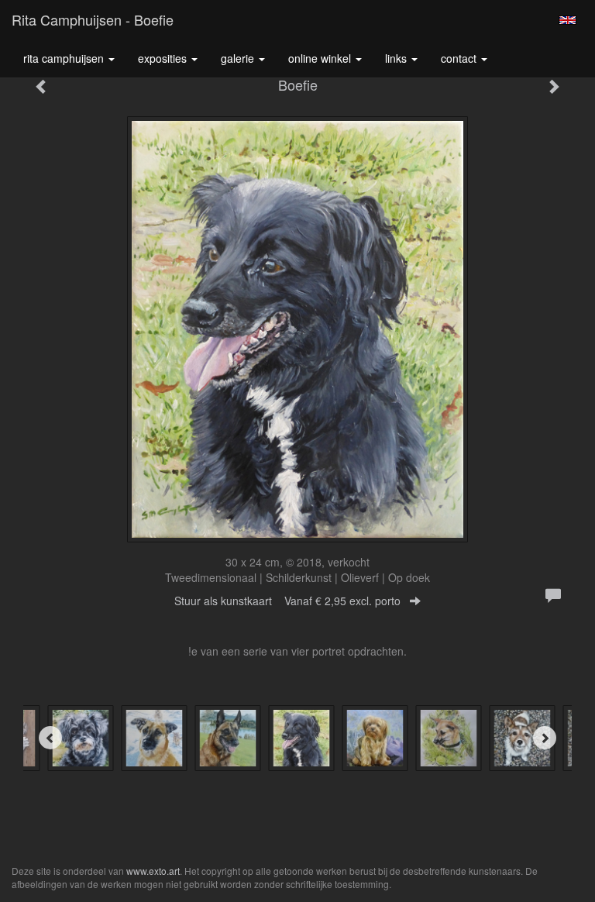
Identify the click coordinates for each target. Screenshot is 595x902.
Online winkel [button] (321, 58)
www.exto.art (153, 870)
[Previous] (50, 737)
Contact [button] (460, 58)
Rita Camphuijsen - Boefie (93, 19)
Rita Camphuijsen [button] (65, 58)
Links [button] (397, 58)
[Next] (544, 737)
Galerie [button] (239, 58)
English (567, 20)
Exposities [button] (164, 58)
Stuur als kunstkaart (287, 600)
